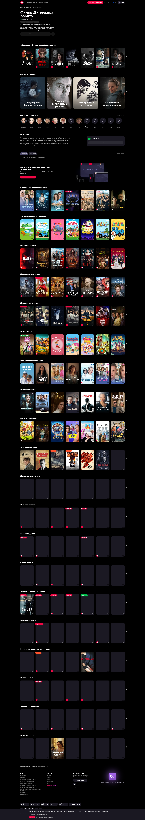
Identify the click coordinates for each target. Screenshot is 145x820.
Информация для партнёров (27, 781)
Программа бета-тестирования (28, 779)
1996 (23, 19)
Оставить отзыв (24, 794)
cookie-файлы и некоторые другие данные (84, 811)
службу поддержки (48, 817)
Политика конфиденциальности (28, 787)
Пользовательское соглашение (28, 785)
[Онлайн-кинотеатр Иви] (22, 2)
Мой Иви (49, 775)
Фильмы (49, 777)
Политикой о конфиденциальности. (38, 814)
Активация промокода (52, 785)
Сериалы (49, 779)
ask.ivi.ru (75, 787)
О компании (23, 775)
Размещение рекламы (26, 783)
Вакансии (22, 777)
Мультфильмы (50, 781)
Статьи (48, 783)
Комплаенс (23, 792)
